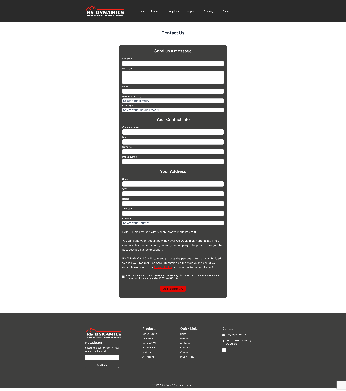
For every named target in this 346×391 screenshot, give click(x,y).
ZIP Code (127, 208)
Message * (127, 68)
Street (125, 179)
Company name (130, 127)
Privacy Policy (163, 267)
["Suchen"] (259, 11)
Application (175, 11)
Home (142, 11)
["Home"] (105, 11)
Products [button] (155, 11)
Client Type (128, 105)
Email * (125, 86)
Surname (127, 147)
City (124, 189)
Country (126, 218)
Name (125, 137)
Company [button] (209, 11)
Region (125, 198)
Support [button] (190, 11)
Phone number (129, 156)
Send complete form (173, 289)
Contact (226, 11)
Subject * (127, 58)
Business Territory (131, 96)
